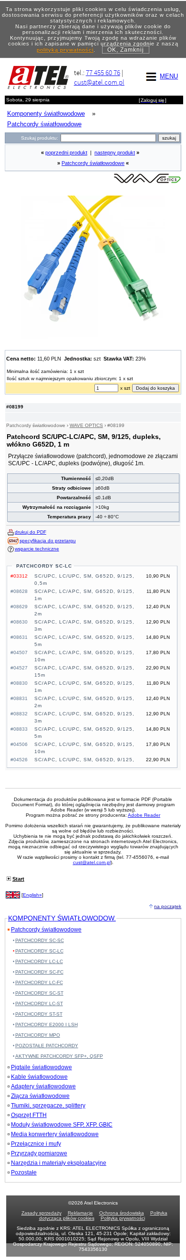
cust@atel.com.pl (99, 82)
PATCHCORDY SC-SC (39, 940)
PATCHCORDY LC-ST (39, 1003)
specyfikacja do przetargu (48, 540)
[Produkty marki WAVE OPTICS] (147, 182)
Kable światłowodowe (39, 1077)
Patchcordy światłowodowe (93, 163)
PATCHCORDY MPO (37, 1035)
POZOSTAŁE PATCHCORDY (46, 1045)
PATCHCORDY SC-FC (39, 972)
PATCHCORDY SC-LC (44, 566)
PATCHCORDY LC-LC (39, 961)
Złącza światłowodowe (40, 1096)
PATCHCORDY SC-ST (39, 993)
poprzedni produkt (66, 152)
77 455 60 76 (103, 72)
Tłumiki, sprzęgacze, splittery (48, 1105)
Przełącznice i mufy (36, 1143)
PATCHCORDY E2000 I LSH (46, 1024)
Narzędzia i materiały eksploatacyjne (58, 1163)
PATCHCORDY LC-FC (39, 982)
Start (18, 879)
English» (32, 895)
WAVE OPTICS (86, 425)
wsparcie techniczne (37, 548)
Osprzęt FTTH (29, 1115)
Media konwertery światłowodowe (55, 1134)
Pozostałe (24, 1172)
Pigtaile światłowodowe (41, 1067)
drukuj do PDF (30, 532)
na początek (167, 906)
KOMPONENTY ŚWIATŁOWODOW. (62, 918)
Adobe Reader (144, 815)
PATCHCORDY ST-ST (38, 1014)
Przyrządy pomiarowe (39, 1153)
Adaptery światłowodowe (43, 1086)
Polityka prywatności (123, 1218)
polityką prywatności (65, 50)
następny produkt (114, 152)
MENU (169, 76)
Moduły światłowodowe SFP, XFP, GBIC (62, 1124)
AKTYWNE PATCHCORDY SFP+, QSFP (59, 1056)
